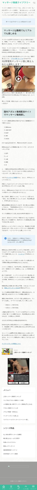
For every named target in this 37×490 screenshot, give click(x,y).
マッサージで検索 (12, 177)
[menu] (34, 3)
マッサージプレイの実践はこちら (11, 343)
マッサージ (21, 254)
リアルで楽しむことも (17, 58)
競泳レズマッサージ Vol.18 (12, 288)
